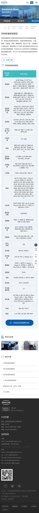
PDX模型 (24, 506)
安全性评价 (5, 506)
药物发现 (7, 21)
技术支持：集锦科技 (7, 499)
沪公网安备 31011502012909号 (10, 496)
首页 (5, 27)
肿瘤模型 (27, 27)
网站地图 (25, 496)
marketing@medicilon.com (14, 441)
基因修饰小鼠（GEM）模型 (12, 386)
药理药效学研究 (20, 27)
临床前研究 (14, 27)
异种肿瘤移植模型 (9, 363)
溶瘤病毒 (14, 506)
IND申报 (33, 506)
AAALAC (5, 509)
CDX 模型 (6, 392)
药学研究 (21, 21)
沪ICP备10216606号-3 (9, 493)
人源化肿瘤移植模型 (9, 380)
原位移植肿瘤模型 (9, 369)
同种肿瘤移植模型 (9, 374)
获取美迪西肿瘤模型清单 (21, 323)
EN (32, 3)
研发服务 (9, 27)
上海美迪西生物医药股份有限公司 (17, 491)
